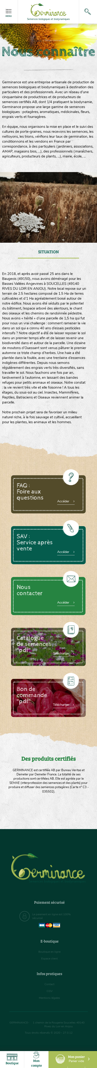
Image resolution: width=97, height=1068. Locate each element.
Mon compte (36, 1063)
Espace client (49, 958)
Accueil (37, 40)
